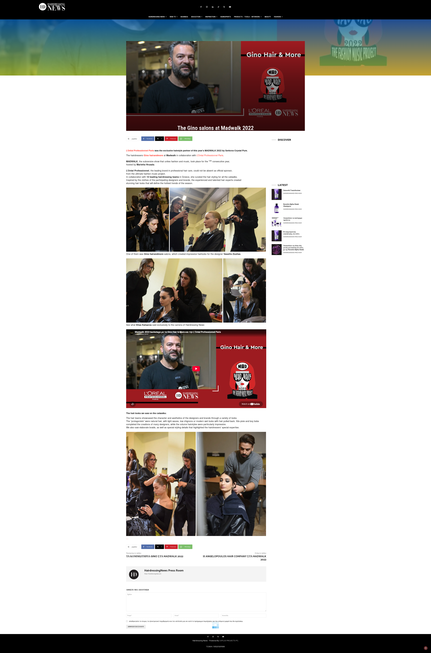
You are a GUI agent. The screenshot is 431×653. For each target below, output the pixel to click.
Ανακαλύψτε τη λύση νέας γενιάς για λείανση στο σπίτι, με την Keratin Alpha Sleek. (293, 247)
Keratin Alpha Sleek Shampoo (291, 205)
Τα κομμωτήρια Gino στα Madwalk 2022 (154, 556)
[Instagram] (207, 7)
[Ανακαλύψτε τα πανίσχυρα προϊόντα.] (277, 222)
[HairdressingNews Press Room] (135, 574)
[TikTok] (218, 7)
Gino (146, 155)
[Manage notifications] (426, 648)
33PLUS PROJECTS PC (228, 641)
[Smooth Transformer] (277, 194)
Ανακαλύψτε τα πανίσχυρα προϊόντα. (292, 219)
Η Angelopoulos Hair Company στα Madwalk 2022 (234, 558)
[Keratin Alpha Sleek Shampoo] (277, 208)
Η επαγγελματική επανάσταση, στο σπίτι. (291, 232)
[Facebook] (201, 7)
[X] (224, 7)
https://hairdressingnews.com (152, 574)
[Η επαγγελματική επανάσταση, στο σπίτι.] (277, 235)
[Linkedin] (212, 7)
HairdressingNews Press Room (164, 570)
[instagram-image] (288, 160)
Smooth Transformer (291, 190)
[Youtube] (230, 7)
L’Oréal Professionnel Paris (140, 150)
